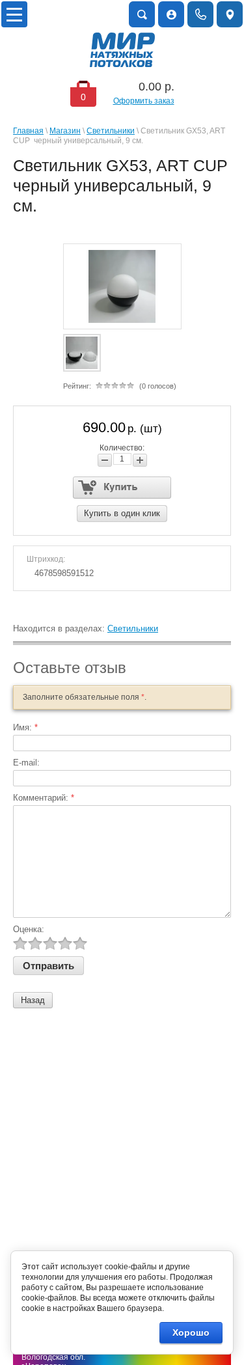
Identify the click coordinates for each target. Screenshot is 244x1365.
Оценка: (28, 929)
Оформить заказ (143, 100)
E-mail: (26, 762)
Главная (28, 130)
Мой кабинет (171, 14)
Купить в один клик (122, 513)
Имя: (25, 727)
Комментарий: (43, 798)
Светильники (111, 130)
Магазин (65, 130)
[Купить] (122, 487)
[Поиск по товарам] (142, 14)
